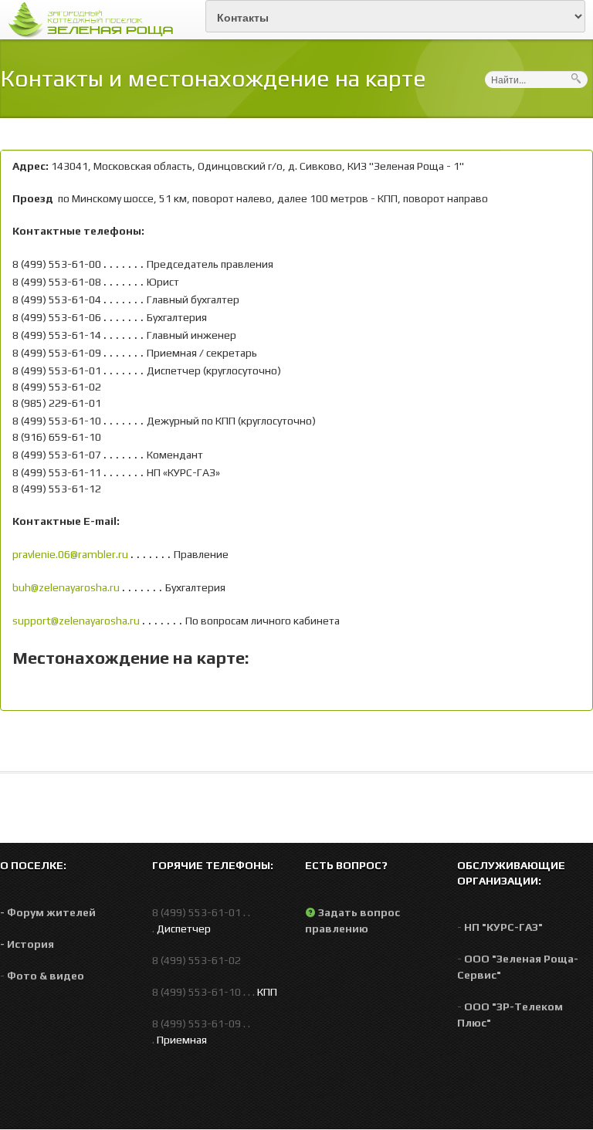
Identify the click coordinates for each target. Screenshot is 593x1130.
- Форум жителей (48, 912)
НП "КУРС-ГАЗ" (503, 927)
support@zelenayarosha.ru (76, 620)
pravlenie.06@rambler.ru (70, 554)
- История (27, 944)
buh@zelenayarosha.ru (66, 587)
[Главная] (95, 18)
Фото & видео (45, 975)
